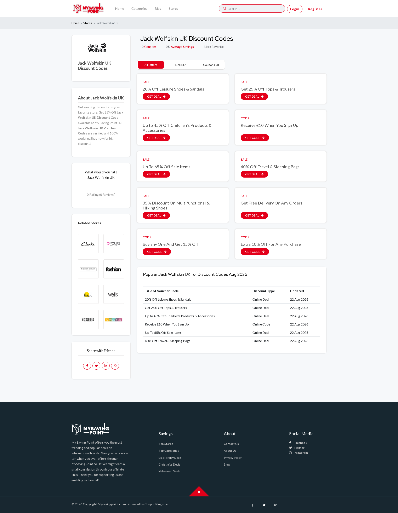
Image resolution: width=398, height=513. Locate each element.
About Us (230, 450)
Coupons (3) (211, 65)
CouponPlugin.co (156, 504)
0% (168, 46)
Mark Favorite (213, 46)
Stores (173, 8)
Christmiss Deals (169, 464)
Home (119, 8)
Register (315, 9)
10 (142, 46)
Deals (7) (181, 65)
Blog (158, 8)
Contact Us (231, 443)
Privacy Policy (232, 457)
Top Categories (169, 450)
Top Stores (166, 443)
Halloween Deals (169, 471)
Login (294, 9)
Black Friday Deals (170, 457)
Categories (139, 8)
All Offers (150, 65)
